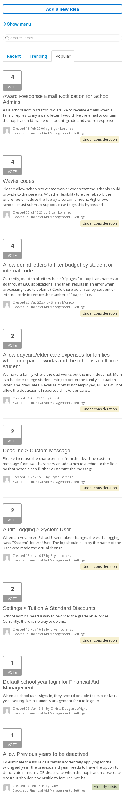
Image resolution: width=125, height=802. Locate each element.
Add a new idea (62, 9)
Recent (14, 56)
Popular (63, 56)
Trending (38, 56)
